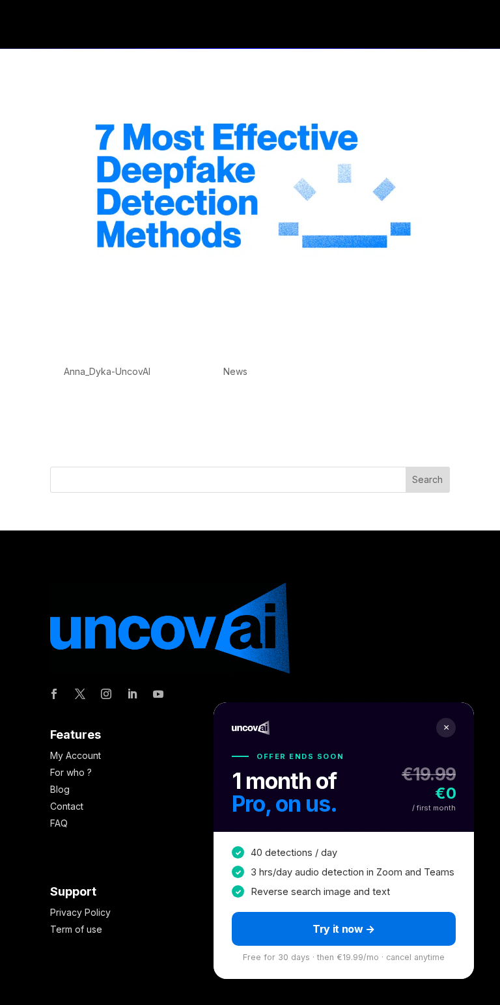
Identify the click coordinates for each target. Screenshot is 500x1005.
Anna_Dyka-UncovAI (107, 371)
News (235, 371)
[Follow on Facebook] (54, 693)
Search (427, 479)
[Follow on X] (80, 693)
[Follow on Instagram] (106, 693)
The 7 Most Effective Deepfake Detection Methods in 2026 (221, 340)
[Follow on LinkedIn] (132, 693)
